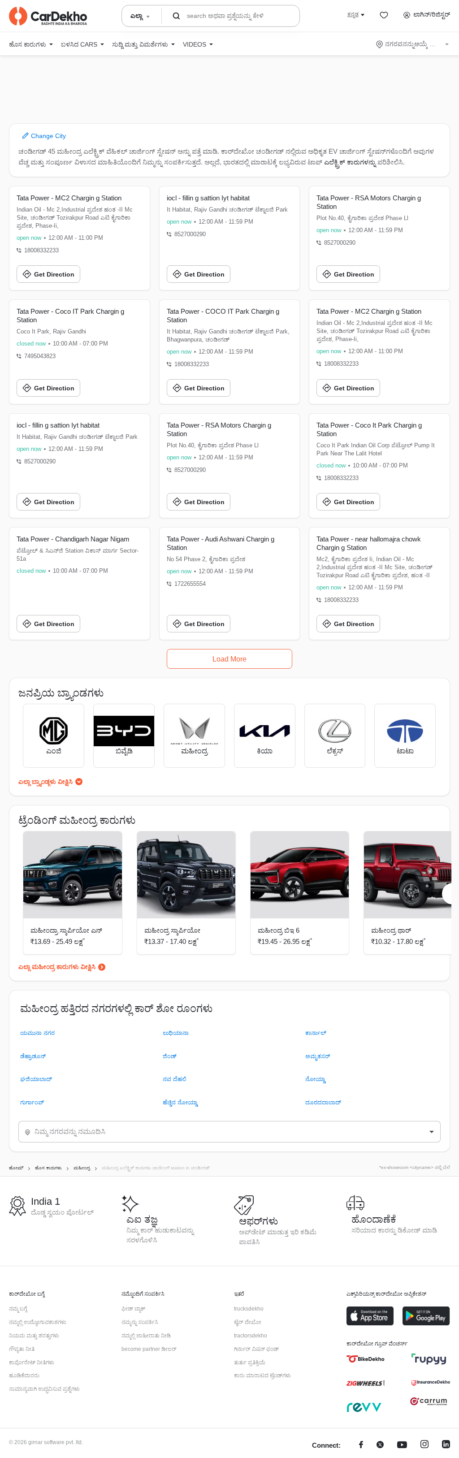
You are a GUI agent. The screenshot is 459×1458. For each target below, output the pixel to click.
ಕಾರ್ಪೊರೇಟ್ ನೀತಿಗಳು (31, 1362)
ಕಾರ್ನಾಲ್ (315, 1033)
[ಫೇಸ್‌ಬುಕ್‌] (361, 1445)
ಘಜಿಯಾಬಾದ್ (36, 1079)
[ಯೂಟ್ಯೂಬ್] (402, 1445)
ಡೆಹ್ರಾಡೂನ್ (33, 1056)
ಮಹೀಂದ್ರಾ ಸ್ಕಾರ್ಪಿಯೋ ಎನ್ (66, 930)
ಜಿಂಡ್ (170, 1056)
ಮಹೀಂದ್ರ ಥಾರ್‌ (391, 930)
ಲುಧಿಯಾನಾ (176, 1033)
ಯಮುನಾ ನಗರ (37, 1033)
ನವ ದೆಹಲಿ (174, 1079)
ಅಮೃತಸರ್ (317, 1056)
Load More (229, 659)
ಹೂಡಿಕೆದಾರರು (24, 1375)
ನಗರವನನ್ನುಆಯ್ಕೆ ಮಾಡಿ (413, 44)
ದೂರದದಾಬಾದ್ (323, 1102)
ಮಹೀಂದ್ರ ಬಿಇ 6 (278, 930)
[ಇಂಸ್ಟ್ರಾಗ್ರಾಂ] (424, 1445)
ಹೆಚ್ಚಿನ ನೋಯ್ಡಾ (180, 1102)
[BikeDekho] (365, 1359)
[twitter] (380, 1445)
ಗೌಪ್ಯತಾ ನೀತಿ (22, 1349)
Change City (47, 135)
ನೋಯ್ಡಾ (315, 1079)
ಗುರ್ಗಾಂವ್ (32, 1102)
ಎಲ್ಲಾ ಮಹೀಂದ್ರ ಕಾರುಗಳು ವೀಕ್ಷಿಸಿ (56, 966)
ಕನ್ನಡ (353, 14)
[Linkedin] (446, 1445)
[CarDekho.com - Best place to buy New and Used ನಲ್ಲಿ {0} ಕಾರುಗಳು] (48, 16)
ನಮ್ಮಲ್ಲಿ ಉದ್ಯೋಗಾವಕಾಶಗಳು (37, 1322)
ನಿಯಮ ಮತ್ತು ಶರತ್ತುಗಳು (34, 1336)
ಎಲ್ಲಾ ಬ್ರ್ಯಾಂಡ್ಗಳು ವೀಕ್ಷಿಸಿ (45, 781)
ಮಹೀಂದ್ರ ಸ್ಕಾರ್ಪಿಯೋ (172, 930)
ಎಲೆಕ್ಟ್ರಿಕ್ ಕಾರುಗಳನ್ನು (350, 162)
